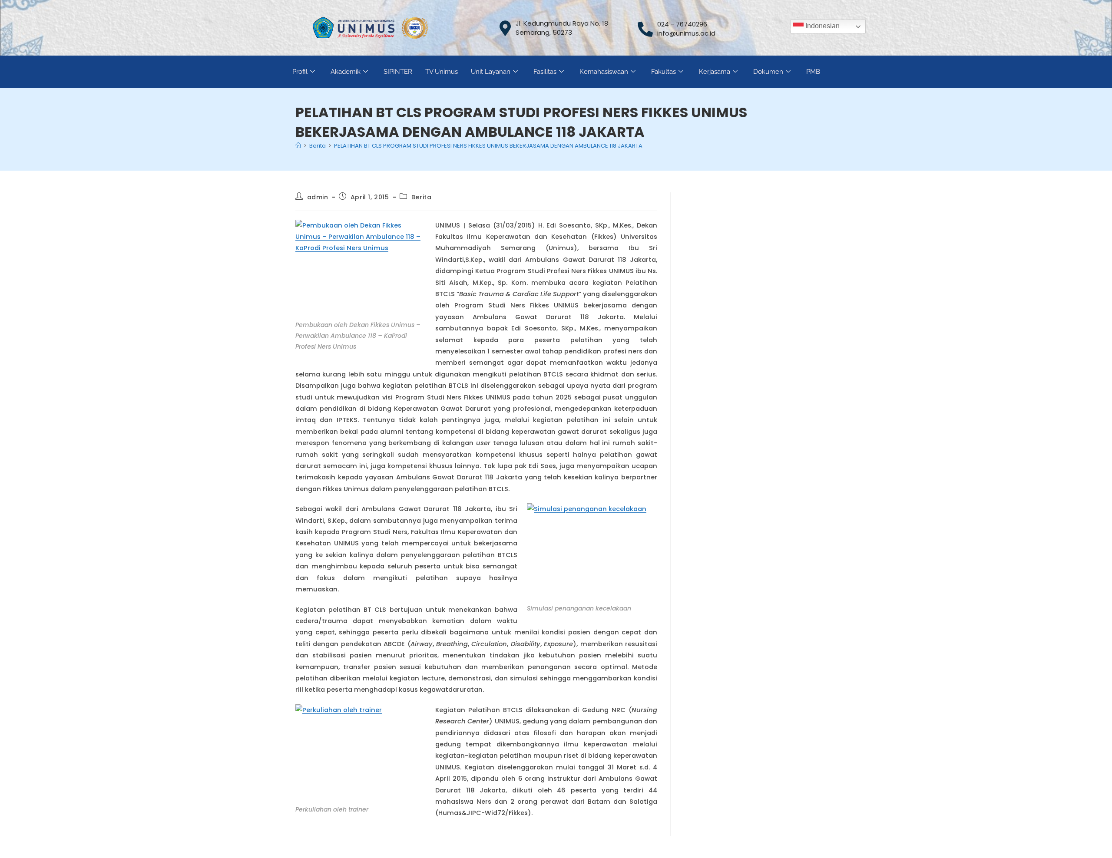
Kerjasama (714, 72)
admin (317, 197)
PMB (813, 72)
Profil (300, 72)
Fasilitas (544, 72)
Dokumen (768, 72)
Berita (421, 197)
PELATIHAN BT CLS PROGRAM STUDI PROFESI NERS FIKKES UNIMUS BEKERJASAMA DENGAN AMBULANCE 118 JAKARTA (488, 146)
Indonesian (822, 26)
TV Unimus (441, 72)
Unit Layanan (490, 72)
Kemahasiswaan (603, 72)
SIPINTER (398, 72)
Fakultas (663, 72)
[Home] (298, 146)
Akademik (346, 72)
